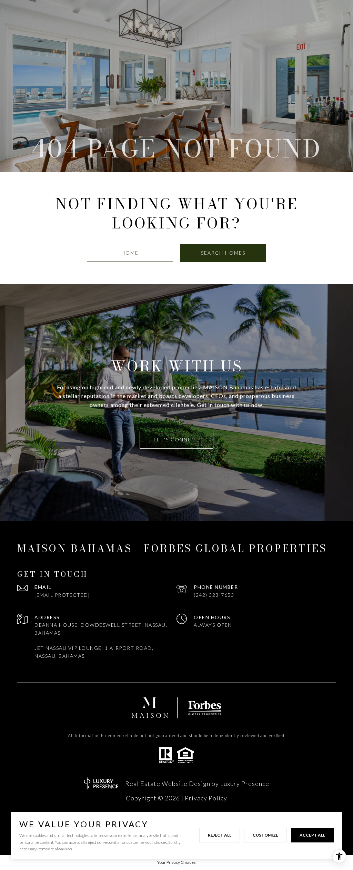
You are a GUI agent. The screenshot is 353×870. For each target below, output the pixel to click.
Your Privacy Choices (176, 862)
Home (130, 253)
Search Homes (223, 253)
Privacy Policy (206, 798)
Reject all (219, 835)
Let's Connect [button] (176, 439)
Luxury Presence (244, 783)
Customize (265, 835)
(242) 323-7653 (214, 595)
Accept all (312, 835)
